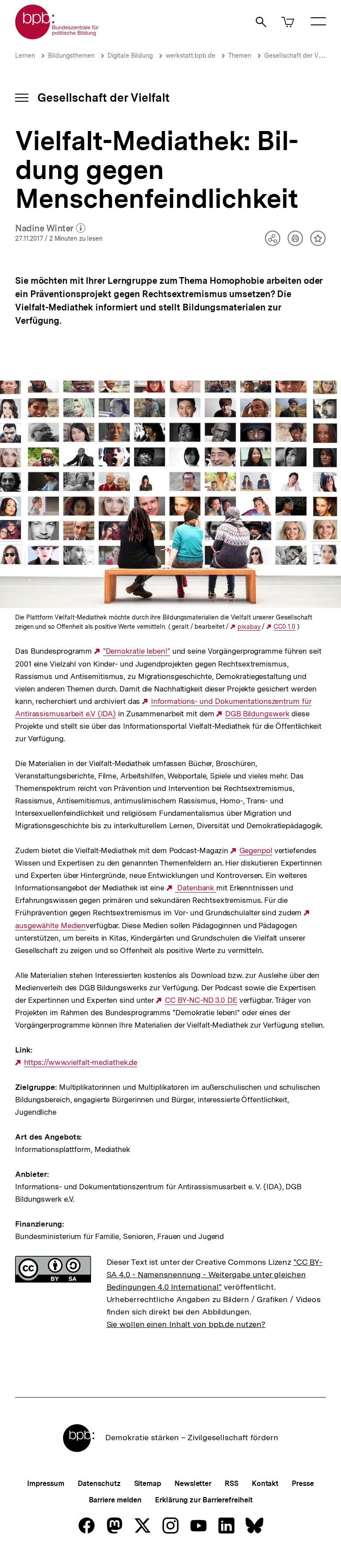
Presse (302, 1483)
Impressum (45, 1483)
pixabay (249, 627)
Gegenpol (255, 850)
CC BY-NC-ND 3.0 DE (201, 1000)
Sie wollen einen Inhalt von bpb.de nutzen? (186, 1324)
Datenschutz (99, 1483)
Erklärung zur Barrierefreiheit (203, 1500)
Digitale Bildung (130, 55)
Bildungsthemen (71, 55)
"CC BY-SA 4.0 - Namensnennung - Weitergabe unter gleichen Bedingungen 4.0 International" (214, 1274)
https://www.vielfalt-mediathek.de (80, 1062)
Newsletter (192, 1483)
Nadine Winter (50, 228)
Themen (239, 55)
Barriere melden (115, 1500)
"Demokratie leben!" (136, 651)
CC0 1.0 (284, 627)
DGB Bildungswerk (257, 714)
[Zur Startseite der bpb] (57, 36)
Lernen (25, 55)
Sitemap (147, 1483)
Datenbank (195, 888)
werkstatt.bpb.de (190, 55)
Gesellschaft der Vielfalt (299, 55)
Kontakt (265, 1483)
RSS (231, 1483)
